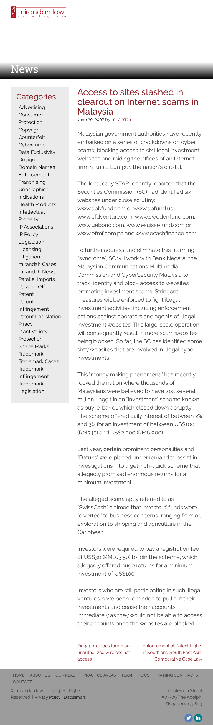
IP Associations (36, 227)
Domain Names (37, 167)
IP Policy (28, 234)
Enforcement (34, 174)
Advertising (32, 107)
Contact (22, 682)
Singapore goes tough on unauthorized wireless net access (103, 652)
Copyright (30, 130)
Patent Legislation (40, 316)
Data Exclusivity (37, 152)
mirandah (121, 119)
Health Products (37, 204)
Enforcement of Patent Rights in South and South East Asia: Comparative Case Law (172, 652)
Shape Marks (34, 346)
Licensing (30, 249)
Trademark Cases (39, 361)
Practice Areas (99, 675)
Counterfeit (32, 137)
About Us (40, 675)
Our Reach (66, 675)
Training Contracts (176, 675)
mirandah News (37, 272)
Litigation (29, 257)
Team (126, 675)
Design (27, 159)
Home (19, 675)
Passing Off (32, 286)
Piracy (26, 324)
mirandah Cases (37, 264)
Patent (26, 294)
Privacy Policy (47, 697)
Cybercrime (32, 144)
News (143, 675)
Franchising (32, 182)
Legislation (31, 242)
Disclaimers (75, 697)
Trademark (31, 354)
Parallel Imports (37, 279)
